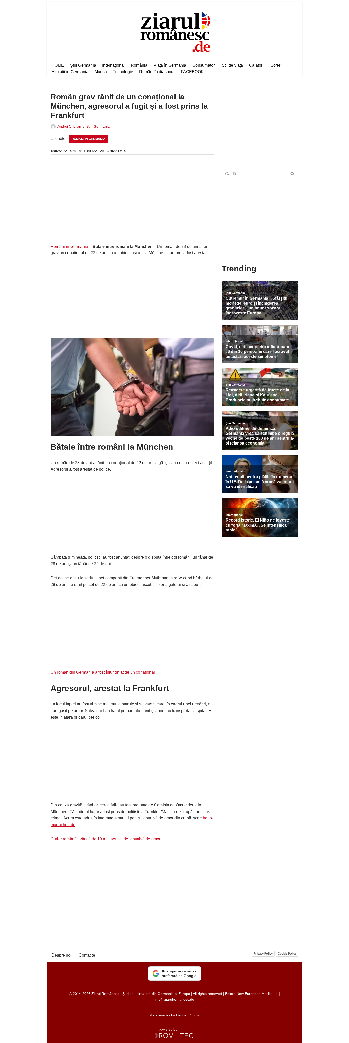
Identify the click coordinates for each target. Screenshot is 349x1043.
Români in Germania (89, 139)
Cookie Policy (287, 953)
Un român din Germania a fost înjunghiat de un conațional (103, 672)
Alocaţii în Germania (70, 72)
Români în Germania (69, 246)
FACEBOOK (192, 72)
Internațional (113, 65)
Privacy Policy (263, 953)
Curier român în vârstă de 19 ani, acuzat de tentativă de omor (105, 839)
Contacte (87, 955)
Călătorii (256, 65)
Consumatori (204, 65)
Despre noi (62, 955)
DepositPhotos (188, 1015)
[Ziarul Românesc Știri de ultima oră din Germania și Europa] (174, 31)
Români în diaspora (157, 72)
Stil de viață (232, 65)
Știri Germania (83, 65)
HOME (58, 65)
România (139, 65)
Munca (101, 72)
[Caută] (292, 174)
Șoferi (276, 65)
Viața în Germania (170, 65)
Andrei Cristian (69, 126)
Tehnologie (123, 72)
